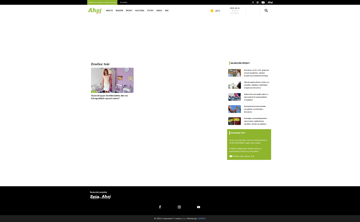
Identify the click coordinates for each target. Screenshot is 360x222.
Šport (129, 10)
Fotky (150, 10)
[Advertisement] (180, 36)
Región (119, 10)
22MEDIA (202, 218)
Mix (166, 10)
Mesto (109, 10)
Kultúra (139, 10)
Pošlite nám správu (241, 156)
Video (159, 10)
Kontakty (123, 2)
